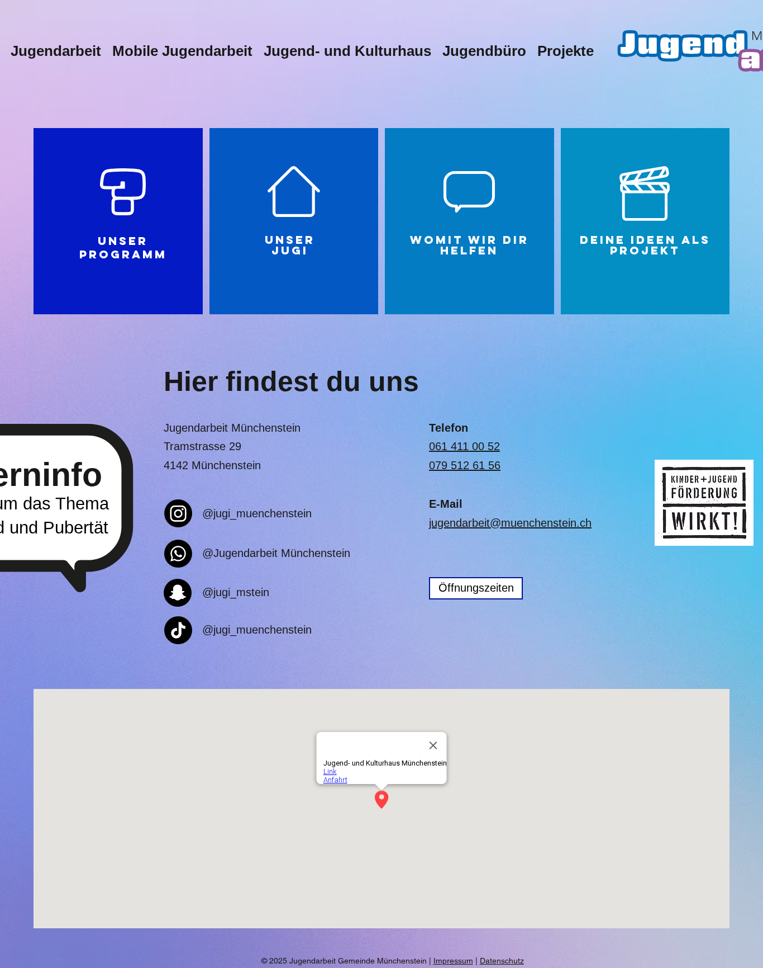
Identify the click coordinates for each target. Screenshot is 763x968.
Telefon (448, 428)
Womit (436, 240)
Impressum (453, 960)
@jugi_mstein (235, 592)
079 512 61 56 (464, 465)
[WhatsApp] (178, 554)
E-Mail (445, 504)
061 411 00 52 (464, 446)
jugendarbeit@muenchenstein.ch (510, 523)
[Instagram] (178, 513)
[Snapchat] (178, 593)
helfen (469, 250)
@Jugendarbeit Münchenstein (276, 553)
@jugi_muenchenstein (257, 513)
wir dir (498, 240)
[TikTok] (178, 630)
